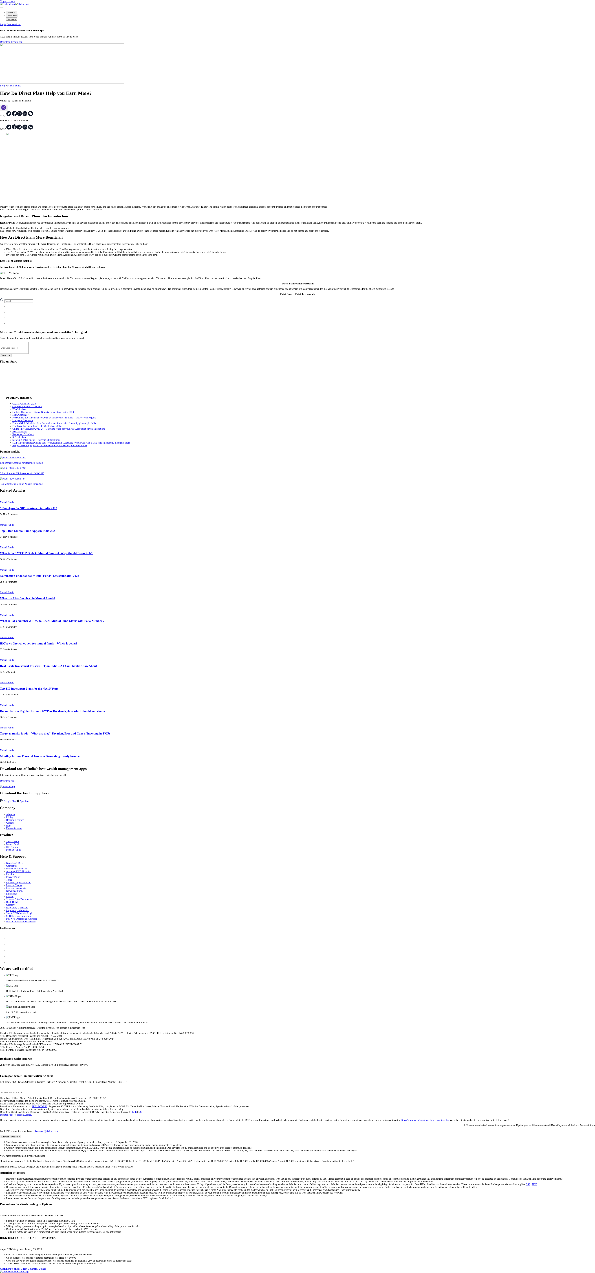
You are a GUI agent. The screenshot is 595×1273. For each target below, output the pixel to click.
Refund (9, 896)
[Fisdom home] (15, 4)
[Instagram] (9, 962)
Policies (10, 874)
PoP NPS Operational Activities (21, 918)
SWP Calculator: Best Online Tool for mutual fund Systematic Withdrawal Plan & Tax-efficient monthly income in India (71, 442)
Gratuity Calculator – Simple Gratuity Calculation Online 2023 (43, 412)
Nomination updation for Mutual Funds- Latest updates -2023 (39, 575)
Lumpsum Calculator (22, 420)
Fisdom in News (14, 828)
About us (10, 814)
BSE (134, 1112)
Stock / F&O (12, 841)
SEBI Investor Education (18, 916)
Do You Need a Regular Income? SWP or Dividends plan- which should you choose (53, 711)
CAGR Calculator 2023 (24, 403)
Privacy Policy (13, 877)
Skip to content (7, 1)
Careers (10, 822)
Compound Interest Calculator (27, 406)
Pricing (9, 817)
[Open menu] (1, 7)
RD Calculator (19, 431)
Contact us (11, 865)
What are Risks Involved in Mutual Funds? (27, 598)
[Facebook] (9, 944)
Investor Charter (14, 885)
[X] (9, 938)
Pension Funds (13, 850)
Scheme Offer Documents (19, 899)
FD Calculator (19, 409)
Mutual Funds (14, 85)
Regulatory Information (17, 910)
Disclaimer (11, 893)
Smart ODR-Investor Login (19, 913)
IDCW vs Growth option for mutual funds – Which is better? (38, 643)
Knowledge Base (14, 863)
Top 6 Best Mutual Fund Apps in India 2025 (28, 530)
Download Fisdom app (11, 42)
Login (3, 24)
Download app (14, 24)
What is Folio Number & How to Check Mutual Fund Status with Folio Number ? (52, 620)
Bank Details (12, 902)
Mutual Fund (12, 844)
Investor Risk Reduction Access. (16, 1114)
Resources (12, 16)
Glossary (10, 905)
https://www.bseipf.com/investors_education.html (425, 1120)
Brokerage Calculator (16, 868)
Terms (9, 879)
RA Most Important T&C (18, 882)
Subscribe (5, 355)
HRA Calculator (20, 414)
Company (11, 19)
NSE (140, 1112)
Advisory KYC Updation (18, 871)
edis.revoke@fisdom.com (45, 1131)
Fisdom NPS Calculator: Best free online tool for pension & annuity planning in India (54, 423)
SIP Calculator (19, 437)
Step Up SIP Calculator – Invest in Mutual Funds (36, 440)
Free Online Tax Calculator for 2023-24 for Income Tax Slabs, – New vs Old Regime (54, 417)
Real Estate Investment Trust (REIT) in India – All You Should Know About (48, 666)
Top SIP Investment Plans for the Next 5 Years (29, 688)
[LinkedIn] (9, 950)
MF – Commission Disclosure (20, 921)
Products (11, 12)
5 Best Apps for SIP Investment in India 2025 (28, 508)
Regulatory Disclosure (17, 907)
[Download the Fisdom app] (14, 1271)
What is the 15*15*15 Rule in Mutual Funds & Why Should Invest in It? (46, 553)
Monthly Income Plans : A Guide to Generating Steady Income (39, 756)
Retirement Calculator (23, 434)
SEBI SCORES (39, 1106)
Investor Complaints (16, 888)
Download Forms (14, 891)
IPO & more (12, 847)
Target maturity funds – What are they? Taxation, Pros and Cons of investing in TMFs (55, 733)
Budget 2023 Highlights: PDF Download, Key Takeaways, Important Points (49, 445)
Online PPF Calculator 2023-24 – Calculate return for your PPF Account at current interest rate (58, 428)
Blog (2, 85)
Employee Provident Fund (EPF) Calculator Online (37, 426)
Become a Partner (15, 820)
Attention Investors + (10, 1137)
